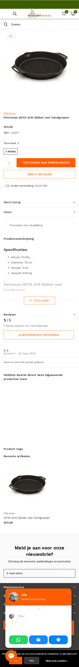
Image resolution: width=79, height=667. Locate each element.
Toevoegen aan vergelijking (25, 225)
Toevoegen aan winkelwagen (45, 162)
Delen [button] (8, 212)
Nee (32, 660)
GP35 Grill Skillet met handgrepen (27, 517)
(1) (20, 121)
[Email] (38, 639)
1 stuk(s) (10, 151)
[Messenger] (58, 639)
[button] (68, 592)
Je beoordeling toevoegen (39, 335)
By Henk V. (10, 353)
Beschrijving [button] (12, 202)
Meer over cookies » (56, 660)
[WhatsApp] (18, 639)
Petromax (10, 113)
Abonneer (64, 573)
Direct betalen (39, 174)
